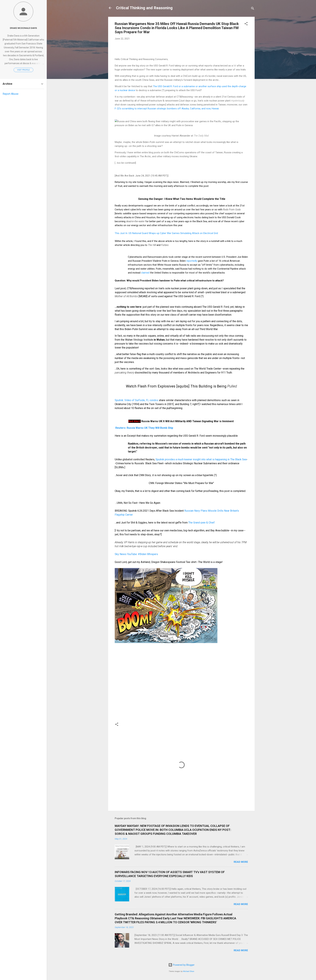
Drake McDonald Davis (23, 28)
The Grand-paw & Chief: (201, 522)
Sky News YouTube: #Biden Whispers (137, 554)
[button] (246, 24)
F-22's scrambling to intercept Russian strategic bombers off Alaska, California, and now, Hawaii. (167, 108)
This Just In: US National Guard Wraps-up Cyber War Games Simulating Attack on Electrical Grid (166, 233)
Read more (241, 861)
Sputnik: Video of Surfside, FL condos (136, 400)
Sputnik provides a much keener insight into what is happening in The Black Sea (201, 459)
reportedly (191, 260)
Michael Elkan (188, 971)
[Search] (253, 9)
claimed (145, 272)
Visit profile (23, 70)
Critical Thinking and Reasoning (144, 8)
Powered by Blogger (183, 964)
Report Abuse (10, 93)
